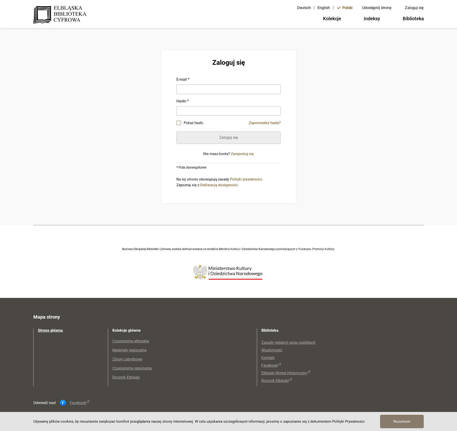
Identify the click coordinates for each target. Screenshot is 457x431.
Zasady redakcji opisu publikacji (288, 342)
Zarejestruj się (242, 154)
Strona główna (50, 330)
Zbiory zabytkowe (127, 359)
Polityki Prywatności (348, 421)
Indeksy (372, 18)
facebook (78, 403)
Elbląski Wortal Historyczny (284, 373)
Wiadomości (271, 350)
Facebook (269, 365)
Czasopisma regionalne (132, 368)
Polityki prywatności (246, 179)
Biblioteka (413, 18)
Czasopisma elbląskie (130, 341)
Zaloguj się (414, 7)
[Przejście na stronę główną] (61, 15)
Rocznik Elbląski (126, 377)
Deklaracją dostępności (219, 185)
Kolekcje (332, 18)
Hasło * (182, 101)
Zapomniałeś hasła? (265, 123)
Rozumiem (401, 421)
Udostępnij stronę (376, 7)
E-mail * (182, 79)
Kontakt (267, 358)
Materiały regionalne (129, 350)
